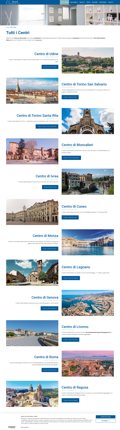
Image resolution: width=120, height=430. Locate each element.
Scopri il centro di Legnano (71, 278)
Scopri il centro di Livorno (70, 339)
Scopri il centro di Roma (50, 370)
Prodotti (82, 2)
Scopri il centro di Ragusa (70, 400)
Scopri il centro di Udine (50, 67)
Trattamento (74, 2)
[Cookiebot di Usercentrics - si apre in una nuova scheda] (12, 427)
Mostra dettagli (24, 427)
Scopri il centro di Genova (49, 308)
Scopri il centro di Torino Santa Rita (47, 126)
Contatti (110, 2)
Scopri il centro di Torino (70, 97)
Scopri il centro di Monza (49, 248)
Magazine (95, 2)
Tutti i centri (64, 2)
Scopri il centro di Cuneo (70, 217)
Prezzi (88, 2)
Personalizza (105, 420)
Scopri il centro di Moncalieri (71, 157)
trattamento (39, 40)
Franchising (102, 2)
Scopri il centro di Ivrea (50, 187)
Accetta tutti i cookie (106, 416)
